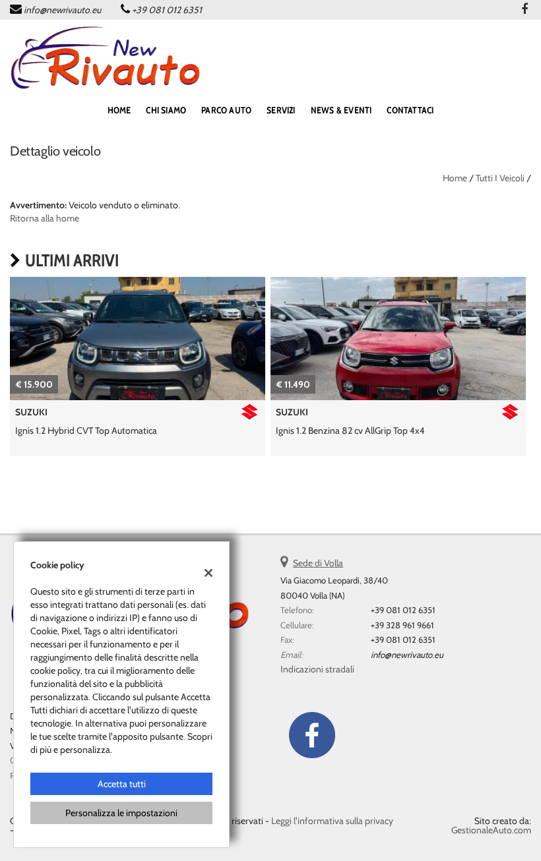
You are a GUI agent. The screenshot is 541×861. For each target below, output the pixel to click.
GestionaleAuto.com (491, 830)
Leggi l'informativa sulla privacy (332, 821)
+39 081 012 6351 (167, 10)
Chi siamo (166, 110)
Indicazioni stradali (317, 669)
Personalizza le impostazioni (121, 813)
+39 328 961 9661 (402, 625)
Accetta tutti (122, 784)
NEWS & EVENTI (341, 110)
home (119, 110)
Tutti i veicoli (500, 178)
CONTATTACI (410, 110)
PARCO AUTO (226, 110)
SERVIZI (281, 110)
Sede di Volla (318, 563)
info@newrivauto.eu (62, 10)
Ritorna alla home (44, 218)
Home (455, 178)
